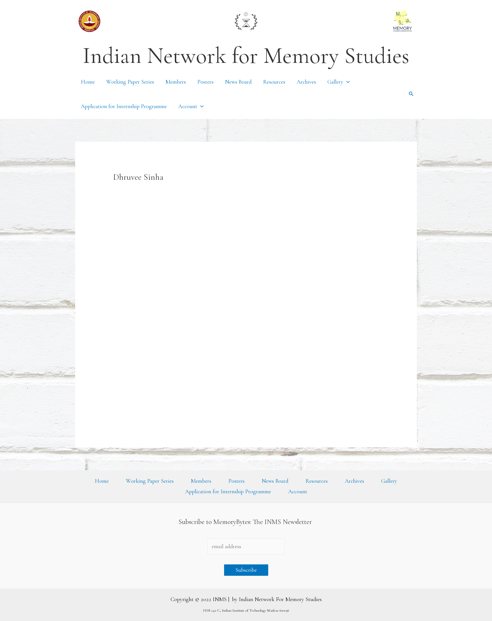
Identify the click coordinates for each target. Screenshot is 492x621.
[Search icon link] (411, 94)
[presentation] (346, 82)
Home (88, 82)
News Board (238, 82)
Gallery (335, 82)
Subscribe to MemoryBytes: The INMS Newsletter (246, 522)
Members (175, 82)
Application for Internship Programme (124, 106)
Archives (306, 82)
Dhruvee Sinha (204, 376)
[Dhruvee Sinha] (149, 365)
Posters (205, 82)
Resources (274, 82)
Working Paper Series (130, 82)
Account (187, 106)
